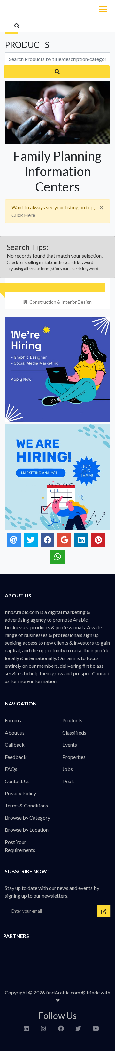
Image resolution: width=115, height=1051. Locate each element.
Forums (13, 720)
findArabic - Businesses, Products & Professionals (48, 9)
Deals (68, 781)
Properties (74, 757)
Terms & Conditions (26, 805)
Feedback (16, 757)
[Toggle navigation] (103, 9)
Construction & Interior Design (60, 302)
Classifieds (74, 732)
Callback (15, 745)
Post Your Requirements (20, 846)
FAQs (11, 769)
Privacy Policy (20, 793)
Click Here (23, 215)
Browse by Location (27, 830)
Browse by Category (27, 817)
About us (15, 732)
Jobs (67, 769)
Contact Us (17, 781)
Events (69, 745)
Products (72, 720)
